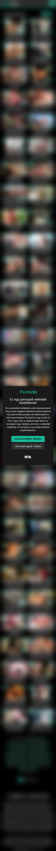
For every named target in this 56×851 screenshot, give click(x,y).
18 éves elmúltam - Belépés (28, 439)
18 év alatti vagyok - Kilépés (28, 446)
